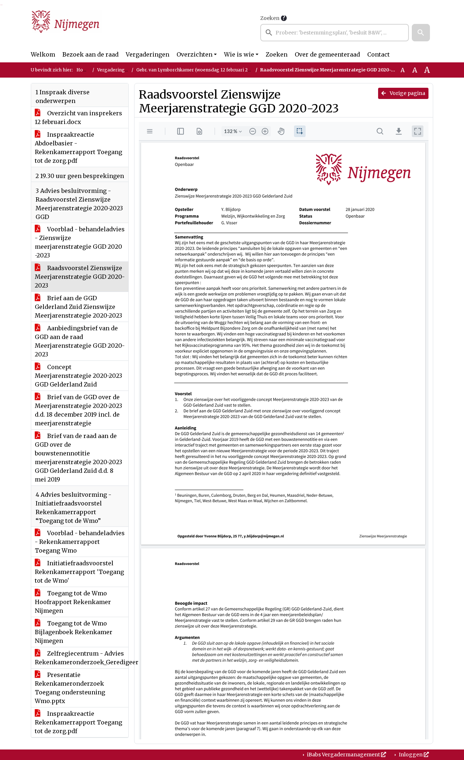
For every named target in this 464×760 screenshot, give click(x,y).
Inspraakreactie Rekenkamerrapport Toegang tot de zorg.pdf (78, 722)
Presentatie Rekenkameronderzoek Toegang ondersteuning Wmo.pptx (70, 688)
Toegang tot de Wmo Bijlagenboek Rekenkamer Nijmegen (73, 632)
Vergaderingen (147, 54)
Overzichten (194, 54)
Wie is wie (239, 54)
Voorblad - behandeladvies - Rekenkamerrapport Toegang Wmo (80, 541)
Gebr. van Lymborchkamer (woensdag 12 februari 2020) (196, 70)
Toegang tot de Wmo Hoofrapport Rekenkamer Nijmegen (73, 602)
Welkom (43, 54)
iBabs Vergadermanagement (343, 754)
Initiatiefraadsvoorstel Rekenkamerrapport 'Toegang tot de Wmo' (79, 571)
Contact (378, 54)
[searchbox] (334, 32)
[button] (421, 32)
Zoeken (269, 18)
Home (83, 70)
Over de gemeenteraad (327, 54)
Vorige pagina (407, 93)
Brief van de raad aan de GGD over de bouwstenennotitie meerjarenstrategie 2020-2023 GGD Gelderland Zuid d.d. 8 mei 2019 (78, 457)
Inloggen (411, 754)
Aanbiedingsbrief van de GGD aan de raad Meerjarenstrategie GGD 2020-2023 (80, 341)
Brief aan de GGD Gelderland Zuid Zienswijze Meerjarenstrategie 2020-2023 (78, 306)
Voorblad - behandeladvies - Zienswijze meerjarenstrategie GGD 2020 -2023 (80, 242)
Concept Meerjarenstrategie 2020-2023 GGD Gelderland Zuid (78, 375)
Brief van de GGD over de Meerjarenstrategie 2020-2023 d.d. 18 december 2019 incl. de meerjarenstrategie (78, 410)
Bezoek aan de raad (90, 54)
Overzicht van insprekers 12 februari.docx (78, 117)
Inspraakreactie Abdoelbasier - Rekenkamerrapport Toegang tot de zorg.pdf (78, 147)
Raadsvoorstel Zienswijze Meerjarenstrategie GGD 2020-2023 (80, 276)
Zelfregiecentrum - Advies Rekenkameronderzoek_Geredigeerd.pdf (81, 658)
